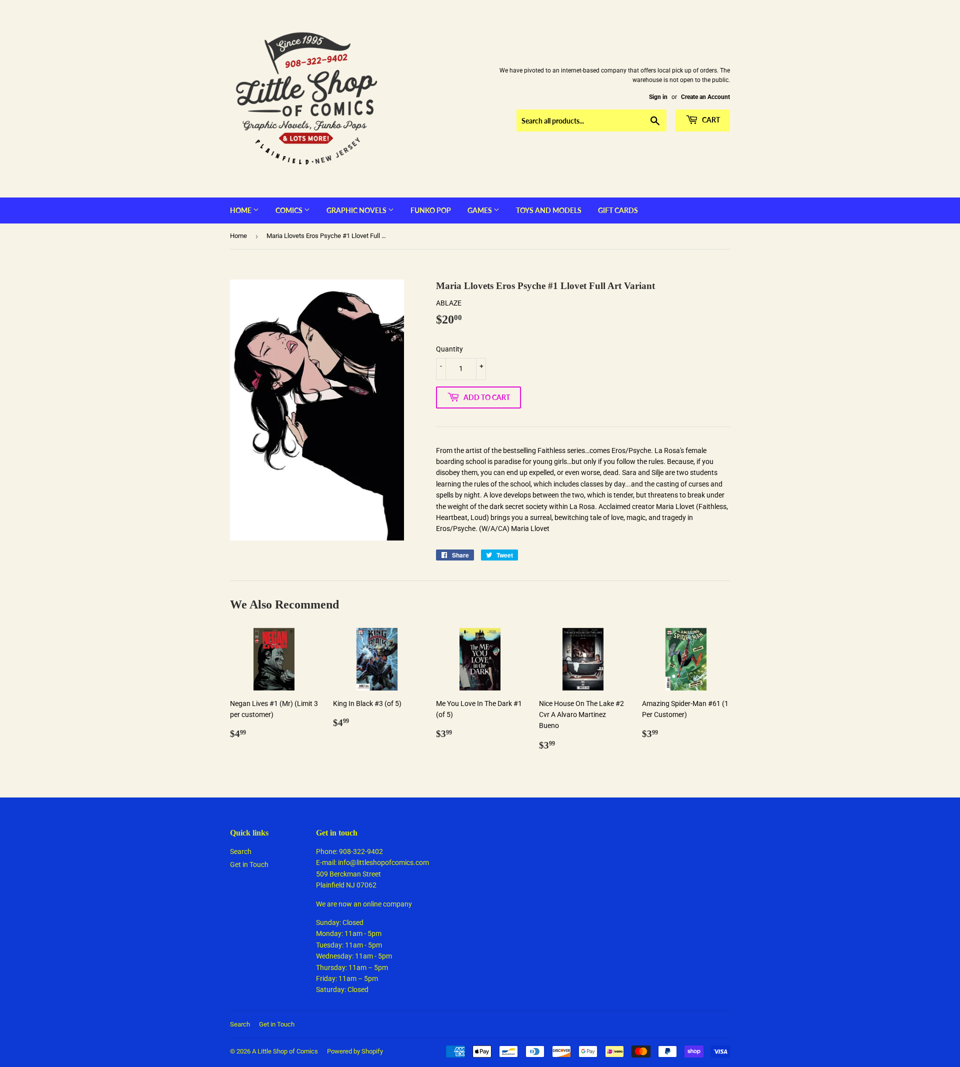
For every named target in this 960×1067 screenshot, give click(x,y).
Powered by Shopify (355, 1051)
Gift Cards (618, 210)
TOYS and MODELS (549, 210)
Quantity (449, 349)
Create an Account (705, 97)
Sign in (658, 97)
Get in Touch (249, 864)
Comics (290, 210)
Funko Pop (430, 210)
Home (241, 210)
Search (241, 852)
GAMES (481, 210)
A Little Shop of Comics (285, 1051)
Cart (710, 120)
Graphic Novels (357, 210)
